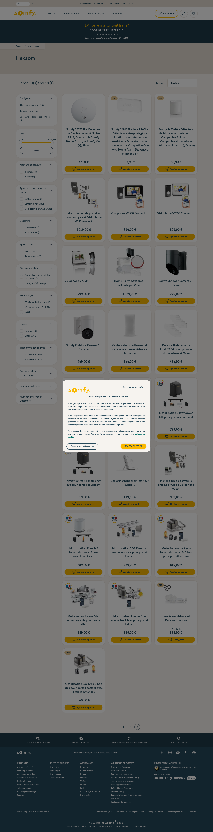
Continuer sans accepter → (134, 387)
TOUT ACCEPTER (133, 446)
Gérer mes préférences (82, 446)
